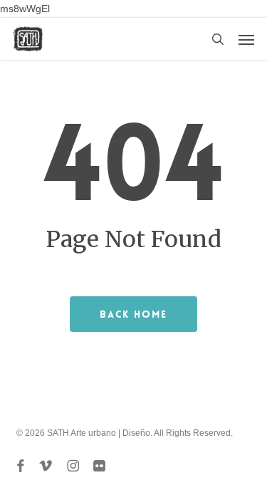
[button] (246, 39)
